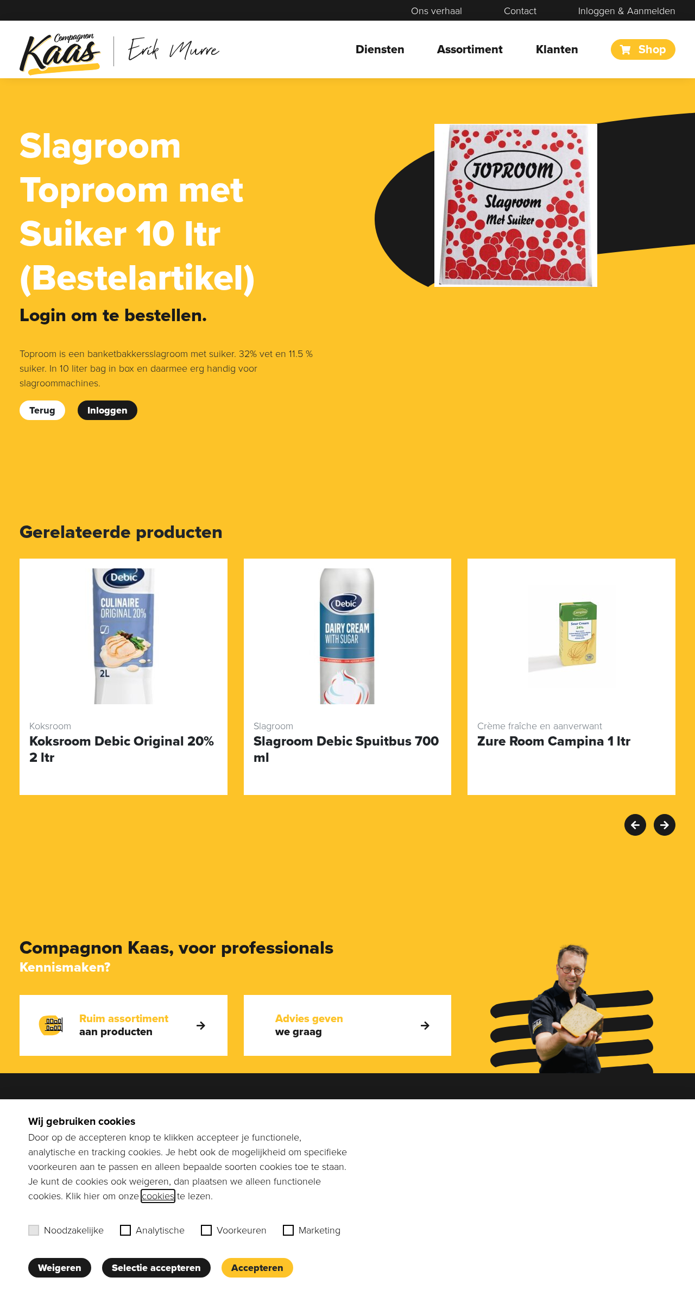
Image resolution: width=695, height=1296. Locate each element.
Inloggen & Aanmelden (626, 11)
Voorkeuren (242, 1230)
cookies (158, 1196)
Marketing (319, 1230)
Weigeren (59, 1268)
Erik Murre (173, 49)
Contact (520, 11)
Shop (650, 49)
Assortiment (470, 49)
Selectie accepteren (156, 1268)
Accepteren (257, 1268)
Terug (42, 410)
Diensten (380, 49)
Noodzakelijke (74, 1230)
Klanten (557, 49)
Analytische (160, 1230)
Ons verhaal (436, 11)
